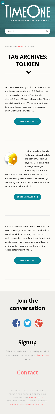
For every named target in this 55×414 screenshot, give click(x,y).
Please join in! (36, 397)
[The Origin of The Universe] (27, 13)
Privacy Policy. (18, 404)
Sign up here (43, 355)
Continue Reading (26, 121)
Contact (27, 372)
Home (21, 46)
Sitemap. (30, 404)
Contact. (40, 404)
